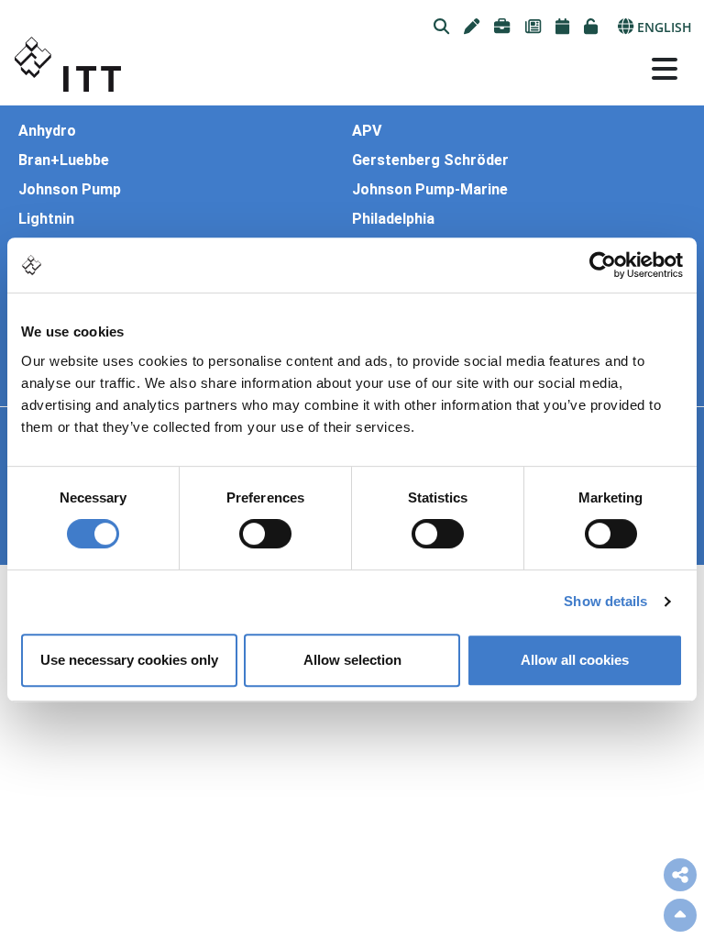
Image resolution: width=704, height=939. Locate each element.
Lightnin (46, 219)
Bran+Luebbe (63, 160)
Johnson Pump (69, 189)
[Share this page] (680, 874)
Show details (605, 601)
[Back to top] (680, 915)
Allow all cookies (575, 660)
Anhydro (47, 131)
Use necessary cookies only (129, 660)
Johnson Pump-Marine (430, 189)
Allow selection (352, 660)
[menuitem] (441, 27)
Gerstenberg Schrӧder (430, 160)
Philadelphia (393, 219)
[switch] (265, 533)
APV (366, 131)
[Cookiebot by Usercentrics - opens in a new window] (602, 265)
